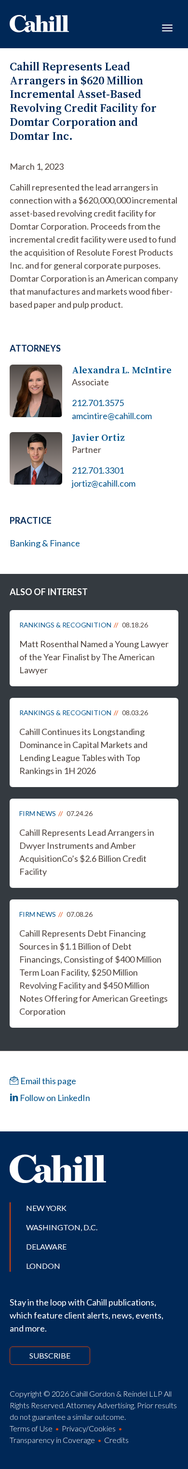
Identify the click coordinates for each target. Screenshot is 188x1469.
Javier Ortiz (98, 437)
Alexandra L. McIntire (122, 370)
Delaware (46, 1246)
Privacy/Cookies (89, 1428)
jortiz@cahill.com (103, 483)
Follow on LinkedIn (54, 1097)
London (43, 1265)
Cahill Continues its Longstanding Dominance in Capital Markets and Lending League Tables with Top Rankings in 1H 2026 (83, 751)
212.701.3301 (98, 470)
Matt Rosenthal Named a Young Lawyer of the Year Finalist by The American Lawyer (94, 657)
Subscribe (49, 1355)
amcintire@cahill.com (112, 415)
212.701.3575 (98, 402)
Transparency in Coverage (52, 1439)
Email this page (47, 1080)
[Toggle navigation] (167, 27)
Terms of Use (31, 1428)
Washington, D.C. (61, 1227)
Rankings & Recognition (65, 625)
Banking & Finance (45, 543)
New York (46, 1207)
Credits (116, 1439)
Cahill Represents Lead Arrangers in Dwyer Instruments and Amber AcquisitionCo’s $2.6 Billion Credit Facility (86, 852)
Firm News (37, 813)
